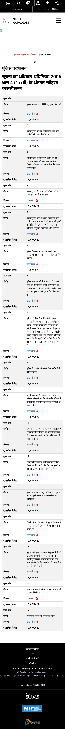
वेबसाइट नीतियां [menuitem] (32, 649)
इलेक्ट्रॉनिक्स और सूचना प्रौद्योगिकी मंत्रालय (16, 675)
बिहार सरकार (17, 9)
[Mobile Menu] (59, 20)
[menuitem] (8, 3)
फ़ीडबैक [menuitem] (32, 663)
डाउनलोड (31, 140)
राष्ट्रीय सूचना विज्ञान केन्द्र (37, 672)
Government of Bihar (48, 9)
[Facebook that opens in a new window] (30, 62)
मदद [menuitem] (32, 654)
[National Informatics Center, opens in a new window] (32, 709)
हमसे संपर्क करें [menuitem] (32, 658)
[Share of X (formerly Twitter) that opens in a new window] (35, 62)
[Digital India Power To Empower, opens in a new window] (32, 722)
